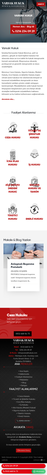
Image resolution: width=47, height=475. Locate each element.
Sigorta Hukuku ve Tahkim (24, 418)
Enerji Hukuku (24, 424)
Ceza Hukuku (24, 404)
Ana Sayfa (24, 378)
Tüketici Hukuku (24, 421)
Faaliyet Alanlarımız (24, 384)
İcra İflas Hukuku (24, 409)
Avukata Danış (24, 458)
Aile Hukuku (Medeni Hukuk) (24, 415)
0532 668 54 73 (23, 341)
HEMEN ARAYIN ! (24, 428)
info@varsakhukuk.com (27, 360)
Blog (24, 390)
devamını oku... (8, 99)
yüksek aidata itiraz (22, 279)
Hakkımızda (24, 381)
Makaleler (24, 387)
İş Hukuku (24, 412)
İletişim (24, 393)
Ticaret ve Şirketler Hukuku (24, 406)
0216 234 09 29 (24, 29)
